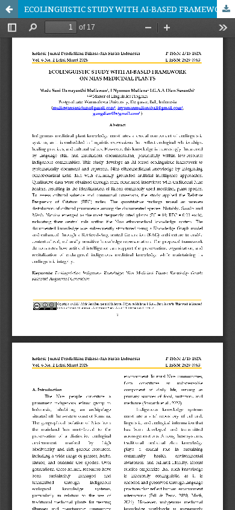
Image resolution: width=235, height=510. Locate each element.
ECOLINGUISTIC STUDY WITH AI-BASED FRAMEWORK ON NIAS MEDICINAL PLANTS (129, 9)
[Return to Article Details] (9, 9)
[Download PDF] (226, 9)
